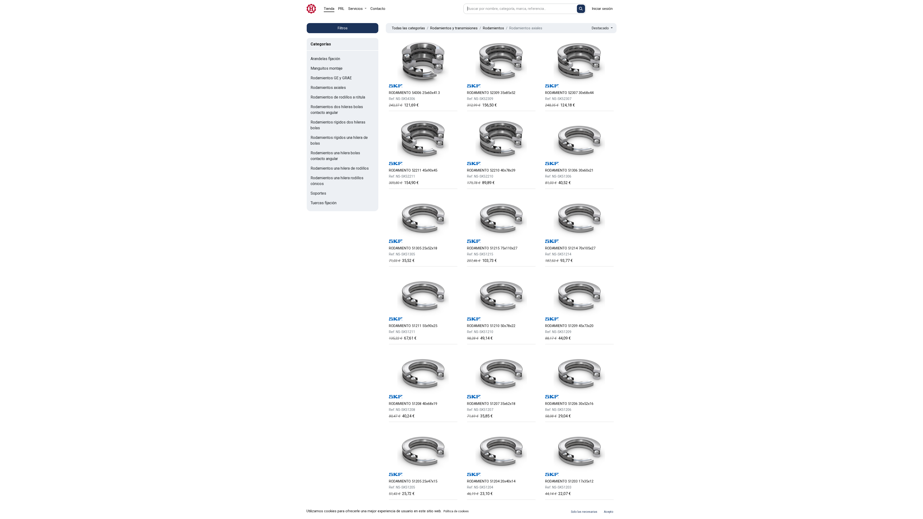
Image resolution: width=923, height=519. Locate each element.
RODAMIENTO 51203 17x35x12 (569, 481)
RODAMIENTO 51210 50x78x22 (491, 326)
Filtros (343, 28)
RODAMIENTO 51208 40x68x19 (413, 404)
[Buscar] (581, 9)
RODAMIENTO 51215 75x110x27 (492, 248)
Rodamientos (493, 28)
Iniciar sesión (602, 8)
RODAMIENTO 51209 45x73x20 (569, 326)
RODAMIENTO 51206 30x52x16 (569, 404)
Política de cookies (456, 511)
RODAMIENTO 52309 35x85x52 (491, 93)
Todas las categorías (408, 28)
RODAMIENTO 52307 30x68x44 (569, 93)
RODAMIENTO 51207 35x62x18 (491, 404)
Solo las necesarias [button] (584, 511)
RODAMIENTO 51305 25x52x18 (413, 248)
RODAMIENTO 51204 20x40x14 (491, 481)
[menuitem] (329, 8)
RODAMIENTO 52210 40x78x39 (491, 170)
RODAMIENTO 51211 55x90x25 (413, 326)
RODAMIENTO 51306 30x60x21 (569, 170)
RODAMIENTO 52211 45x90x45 (413, 170)
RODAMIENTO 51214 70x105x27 (570, 248)
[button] (602, 28)
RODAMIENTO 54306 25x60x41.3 (414, 93)
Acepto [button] (608, 511)
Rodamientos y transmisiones (454, 28)
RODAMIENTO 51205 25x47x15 (413, 481)
